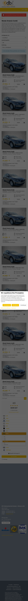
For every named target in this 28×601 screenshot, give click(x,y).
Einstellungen (23, 305)
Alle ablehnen (15, 305)
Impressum (13, 308)
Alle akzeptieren (6, 305)
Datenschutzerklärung (5, 308)
